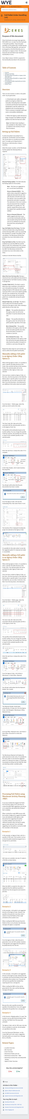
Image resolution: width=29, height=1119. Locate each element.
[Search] (25, 9)
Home (2, 6)
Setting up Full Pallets (9, 74)
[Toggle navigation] (26, 2)
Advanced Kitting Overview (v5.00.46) (14, 1088)
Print (6, 1082)
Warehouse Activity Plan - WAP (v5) (13, 1104)
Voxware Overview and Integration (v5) (14, 1107)
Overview (7, 72)
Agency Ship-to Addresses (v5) (12, 1090)
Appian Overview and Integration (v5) (14, 1096)
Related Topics (8, 84)
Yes (19, 1071)
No (11, 1071)
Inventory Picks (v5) (9, 1102)
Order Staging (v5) (9, 1110)
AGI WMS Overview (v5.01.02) (12, 1093)
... (7, 6)
